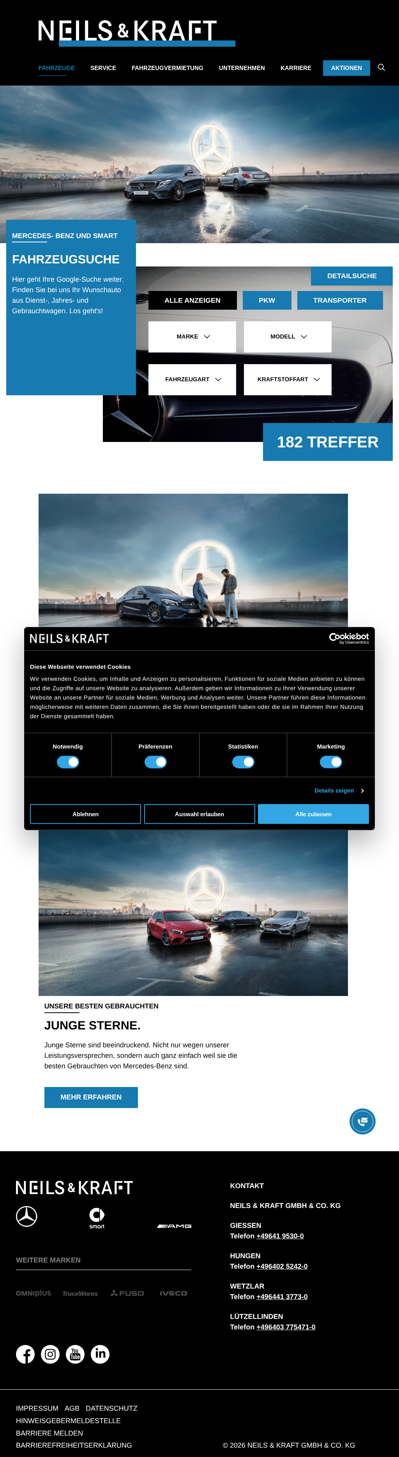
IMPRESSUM (37, 1408)
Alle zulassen (313, 814)
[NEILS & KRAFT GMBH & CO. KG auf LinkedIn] (100, 1354)
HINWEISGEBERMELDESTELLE (68, 1421)
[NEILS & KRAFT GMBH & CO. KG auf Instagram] (50, 1354)
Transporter (340, 300)
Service (103, 68)
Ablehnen (85, 814)
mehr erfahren (91, 1097)
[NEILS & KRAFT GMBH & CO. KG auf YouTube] (75, 1354)
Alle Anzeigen (192, 300)
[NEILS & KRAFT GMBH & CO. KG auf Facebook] (25, 1354)
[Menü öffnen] (363, 1121)
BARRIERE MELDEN (49, 1433)
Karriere (296, 68)
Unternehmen (242, 68)
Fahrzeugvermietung (167, 68)
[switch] (156, 762)
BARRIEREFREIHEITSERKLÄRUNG (74, 1445)
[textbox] (192, 336)
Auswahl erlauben (199, 814)
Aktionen (346, 68)
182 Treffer (328, 442)
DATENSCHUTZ (112, 1408)
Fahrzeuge (57, 68)
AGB (72, 1408)
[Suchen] (381, 62)
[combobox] (192, 336)
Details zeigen (334, 790)
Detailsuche (352, 276)
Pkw (267, 300)
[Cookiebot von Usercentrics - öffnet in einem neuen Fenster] (335, 638)
